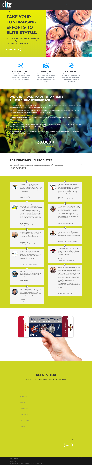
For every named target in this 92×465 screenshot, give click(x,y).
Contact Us (79, 5)
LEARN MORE (13, 49)
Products (66, 5)
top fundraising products (31, 164)
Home (60, 5)
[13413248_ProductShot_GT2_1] (46, 360)
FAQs (85, 5)
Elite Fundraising (14, 458)
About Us (72, 5)
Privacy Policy (38, 463)
